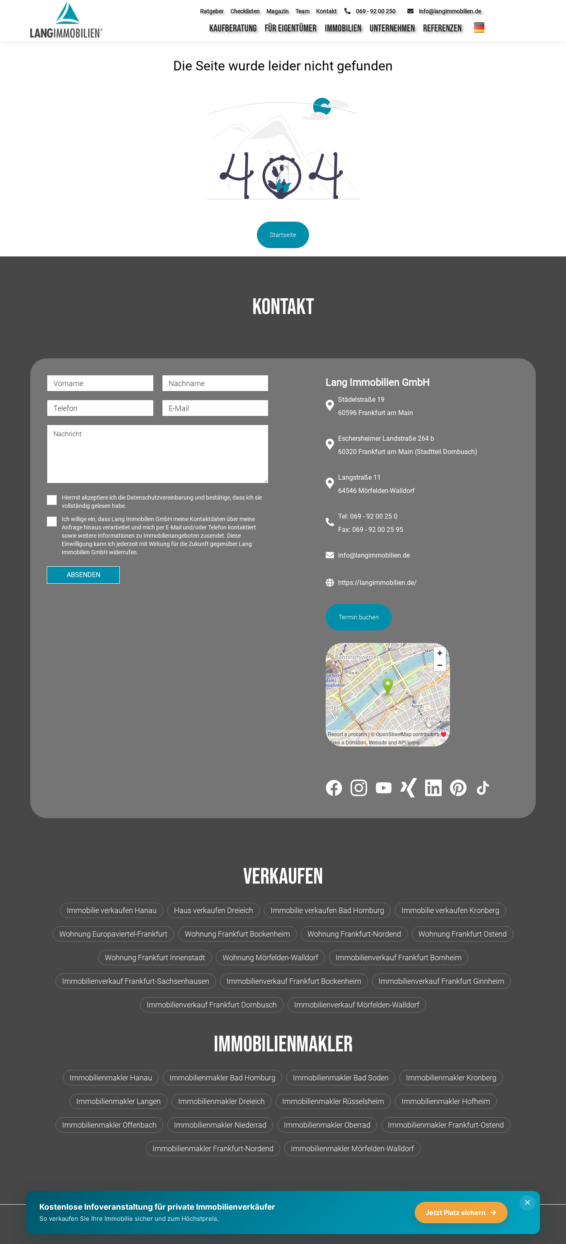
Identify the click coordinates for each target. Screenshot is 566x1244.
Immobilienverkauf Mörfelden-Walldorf (356, 1004)
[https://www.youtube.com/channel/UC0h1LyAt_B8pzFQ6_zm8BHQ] (383, 789)
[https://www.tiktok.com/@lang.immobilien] (483, 789)
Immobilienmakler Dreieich (221, 1101)
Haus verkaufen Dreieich (213, 910)
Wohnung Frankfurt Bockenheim (237, 934)
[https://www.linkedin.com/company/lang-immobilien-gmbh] (433, 789)
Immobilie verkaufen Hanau (112, 910)
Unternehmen (392, 28)
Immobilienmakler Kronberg (451, 1077)
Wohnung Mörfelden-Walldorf (270, 957)
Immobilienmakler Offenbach (109, 1125)
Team (302, 11)
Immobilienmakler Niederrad (220, 1125)
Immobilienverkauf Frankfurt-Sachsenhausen (135, 981)
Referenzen (442, 28)
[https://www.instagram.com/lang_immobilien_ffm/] (359, 789)
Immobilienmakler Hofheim (446, 1101)
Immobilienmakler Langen (118, 1101)
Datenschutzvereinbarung (160, 497)
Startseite (283, 235)
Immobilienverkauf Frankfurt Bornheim (399, 957)
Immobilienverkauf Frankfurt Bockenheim (294, 981)
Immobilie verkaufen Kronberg (450, 910)
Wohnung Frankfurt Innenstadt (155, 957)
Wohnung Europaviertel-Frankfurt (113, 934)
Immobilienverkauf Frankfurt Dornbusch (212, 1004)
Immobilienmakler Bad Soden (341, 1077)
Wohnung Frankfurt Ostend (462, 934)
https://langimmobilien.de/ (377, 583)
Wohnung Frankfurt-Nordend (354, 934)
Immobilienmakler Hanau (111, 1077)
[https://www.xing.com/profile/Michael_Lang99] (408, 789)
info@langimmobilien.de (374, 555)
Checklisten (245, 11)
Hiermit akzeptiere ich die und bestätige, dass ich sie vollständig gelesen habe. (162, 501)
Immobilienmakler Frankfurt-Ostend (446, 1125)
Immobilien (343, 28)
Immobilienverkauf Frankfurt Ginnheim (441, 981)
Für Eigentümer (291, 28)
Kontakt (326, 11)
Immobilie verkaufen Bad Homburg (327, 910)
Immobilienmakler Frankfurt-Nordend (212, 1148)
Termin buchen (359, 617)
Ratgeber (212, 11)
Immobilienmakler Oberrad (327, 1125)
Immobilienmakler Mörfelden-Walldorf (352, 1148)
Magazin (277, 11)
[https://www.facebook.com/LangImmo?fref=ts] (334, 789)
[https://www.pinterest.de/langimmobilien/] (458, 789)
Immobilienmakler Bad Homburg (222, 1077)
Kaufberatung (232, 28)
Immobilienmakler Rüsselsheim (333, 1101)
